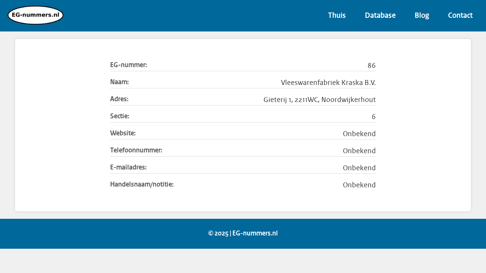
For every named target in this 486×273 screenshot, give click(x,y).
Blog (422, 16)
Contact (460, 16)
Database (380, 16)
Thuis (337, 16)
